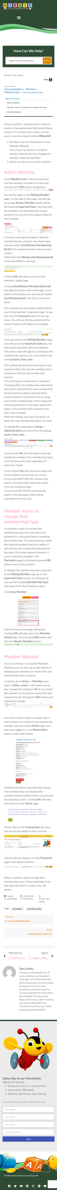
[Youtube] (21, 1186)
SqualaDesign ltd (31, 1175)
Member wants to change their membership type (27, 107)
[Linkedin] (27, 1186)
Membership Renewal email (37, 257)
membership (34, 908)
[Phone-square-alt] (39, 1186)
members (17, 908)
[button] (19, 18)
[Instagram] (33, 1186)
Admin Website (13, 103)
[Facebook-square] (9, 1186)
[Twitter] (15, 1186)
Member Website (14, 112)
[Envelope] (45, 1186)
